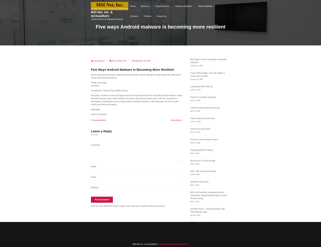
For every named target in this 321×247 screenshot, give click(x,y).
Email (94, 177)
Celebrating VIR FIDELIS (201, 87)
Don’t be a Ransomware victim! (204, 139)
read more (95, 109)
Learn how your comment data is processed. (145, 206)
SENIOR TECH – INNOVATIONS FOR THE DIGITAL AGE (207, 210)
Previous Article (99, 120)
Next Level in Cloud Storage (202, 161)
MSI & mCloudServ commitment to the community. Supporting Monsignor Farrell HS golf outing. (208, 195)
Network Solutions (183, 6)
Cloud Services (162, 6)
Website (94, 188)
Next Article (176, 120)
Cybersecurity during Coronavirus (205, 108)
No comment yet (119, 61)
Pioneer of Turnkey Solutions (203, 97)
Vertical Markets (205, 6)
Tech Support (99, 61)
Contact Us (161, 16)
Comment (96, 145)
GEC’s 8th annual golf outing (203, 171)
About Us (145, 6)
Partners (147, 16)
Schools (134, 16)
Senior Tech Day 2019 (200, 129)
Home (133, 6)
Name (94, 167)
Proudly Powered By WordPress (173, 244)
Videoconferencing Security (202, 118)
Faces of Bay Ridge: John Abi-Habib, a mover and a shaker (207, 74)
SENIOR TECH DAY (199, 182)
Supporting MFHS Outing (201, 150)
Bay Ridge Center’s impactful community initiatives (208, 60)
